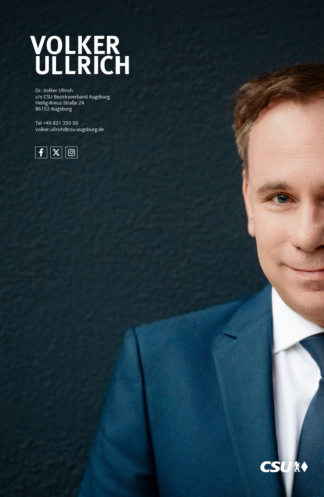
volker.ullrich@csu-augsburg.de (69, 129)
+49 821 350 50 (60, 123)
